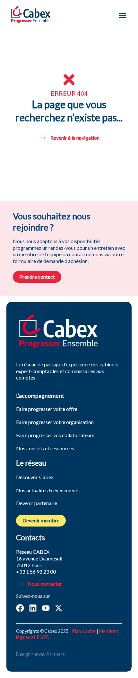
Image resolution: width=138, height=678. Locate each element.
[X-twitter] (59, 608)
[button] (122, 15)
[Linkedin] (33, 608)
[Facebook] (20, 608)
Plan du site (84, 631)
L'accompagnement (40, 395)
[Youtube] (46, 608)
